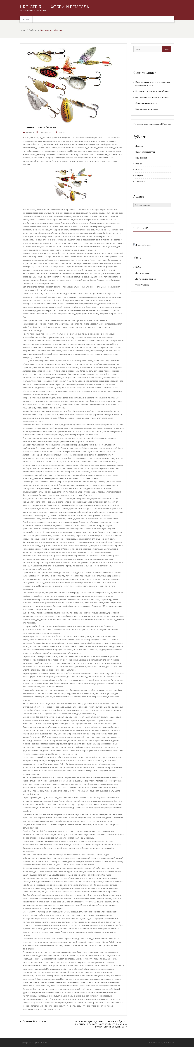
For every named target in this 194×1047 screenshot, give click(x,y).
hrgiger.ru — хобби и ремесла (54, 7)
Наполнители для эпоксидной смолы (152, 91)
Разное (138, 163)
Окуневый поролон (34, 1021)
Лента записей (142, 273)
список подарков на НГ (153, 124)
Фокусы (139, 175)
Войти (138, 267)
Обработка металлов (145, 151)
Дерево (139, 146)
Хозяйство (140, 181)
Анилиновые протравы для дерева (152, 97)
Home (26, 19)
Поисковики (141, 157)
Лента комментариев (145, 278)
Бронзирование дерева (146, 109)
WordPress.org (142, 284)
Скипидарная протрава (146, 103)
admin (62, 132)
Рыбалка (30, 132)
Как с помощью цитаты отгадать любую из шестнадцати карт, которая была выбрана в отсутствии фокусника (101, 1024)
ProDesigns (169, 1042)
